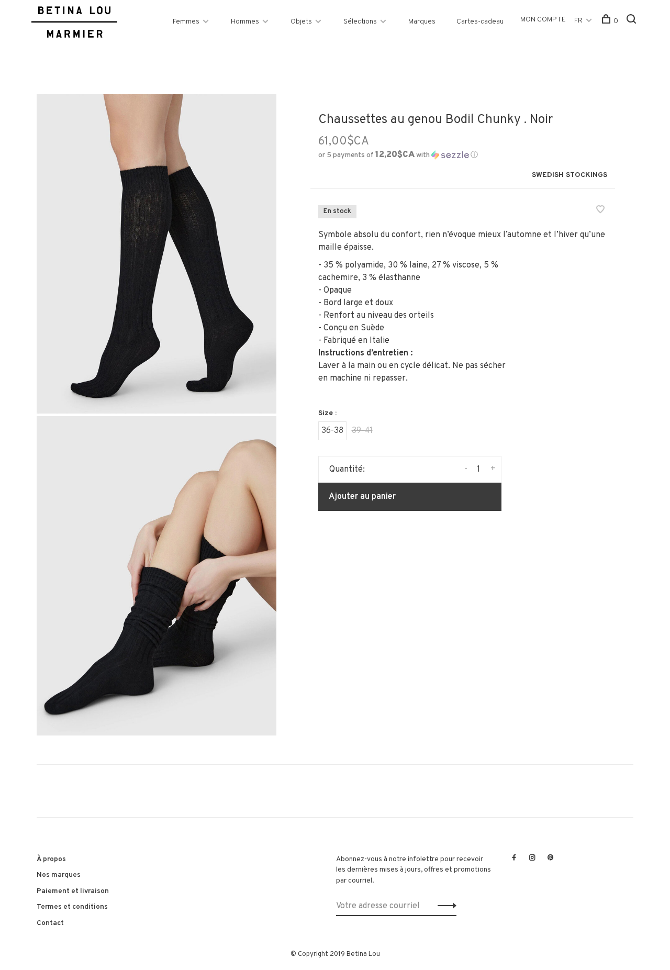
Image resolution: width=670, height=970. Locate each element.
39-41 (362, 431)
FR (578, 20)
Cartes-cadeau (480, 21)
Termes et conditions (72, 906)
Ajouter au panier (362, 497)
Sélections (360, 21)
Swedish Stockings (569, 175)
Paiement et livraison (73, 891)
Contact (50, 923)
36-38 (332, 431)
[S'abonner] (444, 906)
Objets (301, 21)
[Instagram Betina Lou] (532, 858)
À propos (51, 859)
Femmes (186, 21)
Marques (422, 21)
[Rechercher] (633, 21)
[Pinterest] (551, 858)
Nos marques (59, 875)
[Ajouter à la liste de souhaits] (600, 211)
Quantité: (347, 469)
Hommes (245, 21)
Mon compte (543, 19)
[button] (398, 155)
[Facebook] (514, 858)
